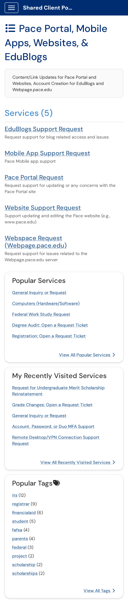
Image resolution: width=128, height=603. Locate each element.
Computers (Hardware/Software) (46, 303)
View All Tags (98, 590)
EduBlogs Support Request (44, 129)
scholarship (23, 564)
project (19, 556)
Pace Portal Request (34, 177)
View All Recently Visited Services (76, 462)
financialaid (24, 512)
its (14, 495)
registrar (21, 504)
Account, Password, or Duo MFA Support (53, 426)
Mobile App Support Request (47, 153)
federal (19, 547)
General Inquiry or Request (39, 292)
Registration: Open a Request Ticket (49, 336)
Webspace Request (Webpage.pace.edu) (36, 241)
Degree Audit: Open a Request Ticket (50, 325)
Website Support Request (43, 208)
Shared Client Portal (50, 7)
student (20, 521)
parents (20, 538)
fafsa (17, 530)
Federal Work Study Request (41, 314)
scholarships (25, 573)
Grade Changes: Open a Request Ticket (52, 404)
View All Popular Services (85, 355)
